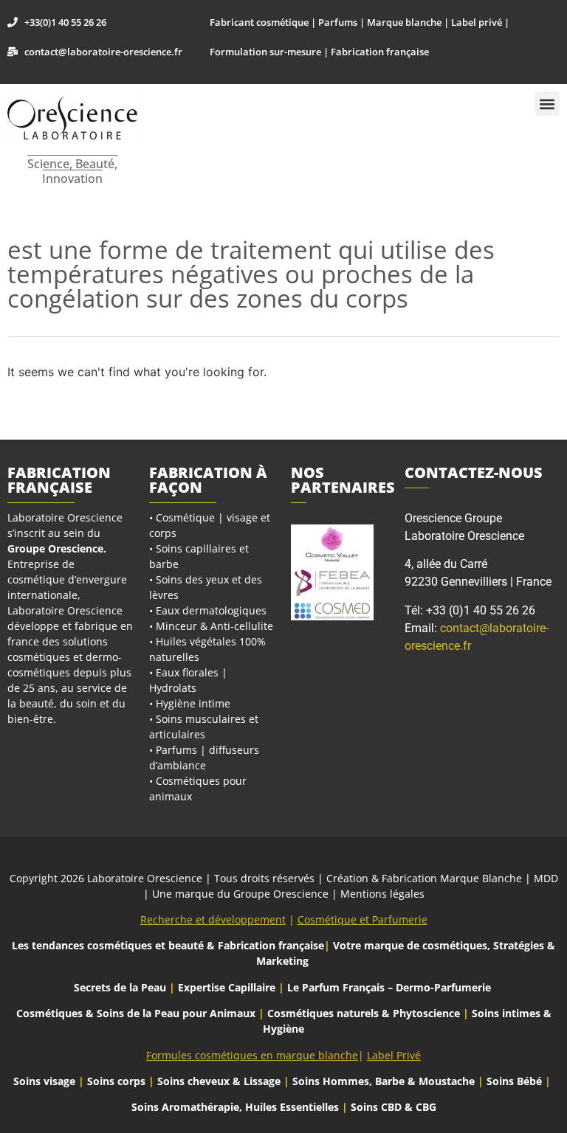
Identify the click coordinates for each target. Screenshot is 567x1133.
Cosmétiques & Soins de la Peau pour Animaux (135, 1013)
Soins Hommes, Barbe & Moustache (383, 1081)
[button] (547, 103)
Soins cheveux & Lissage (219, 1081)
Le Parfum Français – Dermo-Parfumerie (390, 987)
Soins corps (116, 1081)
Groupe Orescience (55, 548)
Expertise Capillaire (226, 987)
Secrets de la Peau (120, 987)
